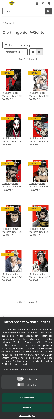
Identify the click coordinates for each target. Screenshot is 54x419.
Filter (10, 45)
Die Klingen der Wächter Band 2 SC (39, 94)
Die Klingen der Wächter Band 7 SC (12, 230)
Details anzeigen (27, 415)
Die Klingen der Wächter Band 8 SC (39, 230)
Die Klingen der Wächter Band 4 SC (39, 140)
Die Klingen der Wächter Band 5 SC (12, 185)
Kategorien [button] (9, 317)
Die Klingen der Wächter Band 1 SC (12, 94)
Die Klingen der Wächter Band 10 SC (39, 276)
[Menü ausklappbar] (3, 2)
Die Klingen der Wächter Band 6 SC (39, 185)
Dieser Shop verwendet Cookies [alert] (27, 322)
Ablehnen (27, 407)
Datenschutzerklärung (13, 369)
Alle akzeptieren (27, 397)
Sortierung (24, 45)
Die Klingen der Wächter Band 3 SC (12, 140)
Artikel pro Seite (14, 51)
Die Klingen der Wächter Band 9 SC (12, 276)
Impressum (31, 369)
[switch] (20, 379)
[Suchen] (48, 11)
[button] (37, 3)
